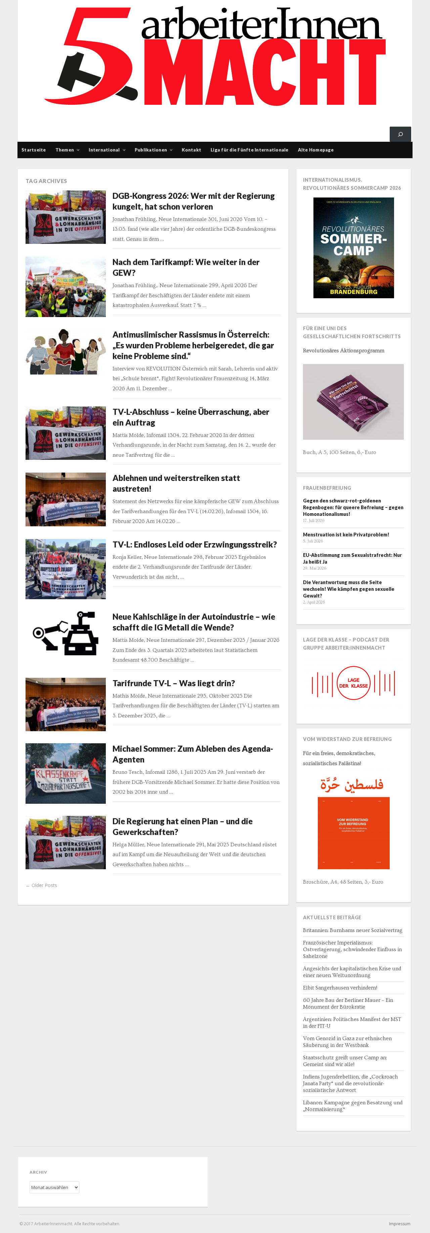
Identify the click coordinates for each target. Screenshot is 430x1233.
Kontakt (191, 149)
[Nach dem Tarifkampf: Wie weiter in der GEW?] (66, 287)
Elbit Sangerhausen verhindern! (340, 988)
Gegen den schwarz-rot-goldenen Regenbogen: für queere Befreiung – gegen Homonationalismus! (353, 507)
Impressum (400, 1224)
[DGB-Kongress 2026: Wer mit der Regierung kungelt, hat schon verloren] (66, 217)
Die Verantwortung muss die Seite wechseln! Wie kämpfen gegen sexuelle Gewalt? (348, 589)
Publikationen (151, 149)
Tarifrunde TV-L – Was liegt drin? (174, 683)
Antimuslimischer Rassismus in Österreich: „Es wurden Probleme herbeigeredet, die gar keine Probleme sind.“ (193, 345)
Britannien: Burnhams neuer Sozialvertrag (352, 930)
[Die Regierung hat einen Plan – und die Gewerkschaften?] (66, 842)
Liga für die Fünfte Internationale (250, 149)
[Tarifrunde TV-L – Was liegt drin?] (66, 704)
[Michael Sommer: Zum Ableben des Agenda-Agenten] (66, 773)
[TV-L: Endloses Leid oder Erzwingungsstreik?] (66, 569)
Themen (64, 149)
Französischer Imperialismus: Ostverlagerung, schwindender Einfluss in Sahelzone (352, 949)
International (104, 149)
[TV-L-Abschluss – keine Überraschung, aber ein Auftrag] (66, 433)
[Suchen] (400, 134)
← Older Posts (41, 885)
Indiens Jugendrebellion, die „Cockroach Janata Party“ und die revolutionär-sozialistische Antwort (350, 1083)
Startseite (34, 149)
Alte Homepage (316, 149)
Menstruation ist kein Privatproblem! (346, 534)
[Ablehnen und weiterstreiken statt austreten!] (66, 499)
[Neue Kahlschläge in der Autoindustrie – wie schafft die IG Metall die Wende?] (66, 633)
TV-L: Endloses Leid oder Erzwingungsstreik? (195, 544)
